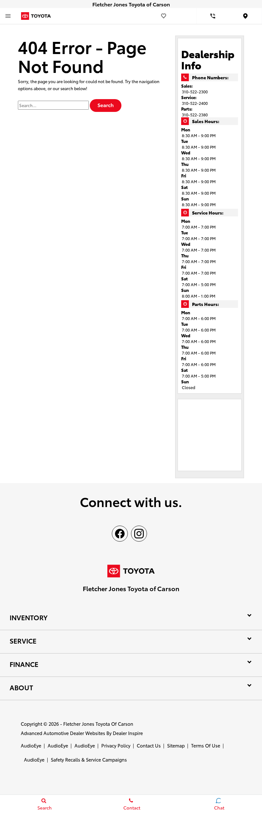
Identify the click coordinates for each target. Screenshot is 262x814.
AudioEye (31, 745)
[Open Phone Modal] (212, 16)
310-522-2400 (195, 103)
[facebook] (120, 534)
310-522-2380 (195, 114)
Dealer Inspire (128, 733)
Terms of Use (205, 745)
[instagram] (139, 534)
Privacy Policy (115, 745)
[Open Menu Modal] (8, 16)
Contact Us (149, 745)
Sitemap (176, 745)
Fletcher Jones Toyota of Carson (98, 723)
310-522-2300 (195, 91)
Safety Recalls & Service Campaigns (89, 759)
